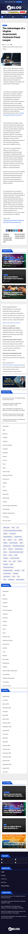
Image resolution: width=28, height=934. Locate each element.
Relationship (6, 498)
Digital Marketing (7, 545)
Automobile (6, 426)
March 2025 (6, 719)
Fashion (5, 456)
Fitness (5, 555)
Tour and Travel (7, 520)
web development (20, 579)
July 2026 (5, 700)
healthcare (6, 558)
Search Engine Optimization (10, 505)
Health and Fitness (7, 475)
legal (14, 561)
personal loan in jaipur (8, 567)
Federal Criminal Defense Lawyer (16, 552)
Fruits (4, 464)
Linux (4, 486)
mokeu (11, 564)
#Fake (13, 527)
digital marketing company (18, 545)
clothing (5, 542)
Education (5, 452)
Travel (13, 576)
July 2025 (5, 711)
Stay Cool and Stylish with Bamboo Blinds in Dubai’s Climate (19, 236)
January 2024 (6, 749)
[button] (23, 17)
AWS (4, 430)
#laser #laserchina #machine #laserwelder (13, 530)
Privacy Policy (5, 885)
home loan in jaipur (15, 558)
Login (2, 872)
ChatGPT (5, 437)
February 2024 (6, 745)
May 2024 (5, 738)
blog (4, 539)
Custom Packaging (13, 542)
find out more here (16, 322)
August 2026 (6, 696)
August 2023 (6, 768)
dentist (21, 542)
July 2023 (5, 772)
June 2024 (5, 734)
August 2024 (6, 730)
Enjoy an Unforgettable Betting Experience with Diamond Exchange (13, 294)
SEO (23, 570)
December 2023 (7, 753)
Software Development (9, 259)
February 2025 (6, 723)
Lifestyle (5, 483)
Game (10, 290)
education (10, 549)
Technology (17, 259)
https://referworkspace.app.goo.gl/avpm (12, 365)
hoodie (5, 561)
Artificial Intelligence (8, 536)
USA (18, 576)
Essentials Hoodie (18, 549)
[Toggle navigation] (13, 17)
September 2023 (7, 764)
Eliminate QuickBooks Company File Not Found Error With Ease (7, 238)
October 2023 (6, 760)
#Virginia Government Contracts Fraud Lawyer (12, 48)
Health (16, 555)
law (10, 561)
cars (15, 539)
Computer (11, 257)
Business (5, 25)
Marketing (6, 564)
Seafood (5, 501)
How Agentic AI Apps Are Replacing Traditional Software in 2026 (13, 263)
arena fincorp (13, 533)
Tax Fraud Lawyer (7, 573)
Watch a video (6, 322)
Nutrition (5, 490)
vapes (5, 579)
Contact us (4, 878)
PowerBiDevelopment (8, 570)
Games (10, 555)
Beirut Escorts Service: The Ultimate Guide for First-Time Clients (13, 796)
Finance (5, 460)
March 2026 (6, 704)
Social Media (6, 509)
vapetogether (11, 579)
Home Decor (6, 479)
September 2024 (7, 726)
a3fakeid (5, 533)
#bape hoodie (6, 527)
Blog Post (3, 882)
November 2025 (7, 707)
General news (6, 471)
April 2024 (5, 741)
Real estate (6, 494)
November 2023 (7, 757)
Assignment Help (17, 536)
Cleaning (5, 441)
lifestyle (19, 561)
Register (3, 875)
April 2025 (5, 715)
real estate (17, 570)
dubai (5, 549)
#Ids (18, 527)
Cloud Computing (7, 445)
